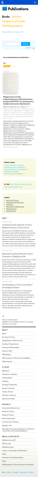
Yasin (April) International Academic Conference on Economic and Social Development (18, 430)
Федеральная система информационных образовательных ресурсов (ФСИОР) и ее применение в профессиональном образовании (18, 100)
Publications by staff (9, 440)
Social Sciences (11, 211)
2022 (30, 184)
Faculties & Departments (10, 344)
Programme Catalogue (9, 374)
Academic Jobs (7, 425)
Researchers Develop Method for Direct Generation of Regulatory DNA (17, 255)
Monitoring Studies (8, 418)
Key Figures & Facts (8, 337)
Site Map (30, 472)
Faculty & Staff (7, 351)
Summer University (8, 388)
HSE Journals (6, 444)
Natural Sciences (11, 209)
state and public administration (13, 173)
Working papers (12, 26)
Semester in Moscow (9, 395)
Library (4, 454)
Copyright (15, 472)
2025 (19, 184)
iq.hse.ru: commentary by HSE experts (14, 450)
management (23, 169)
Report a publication (7, 32)
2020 (9, 187)
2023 (26, 184)
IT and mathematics (10, 169)
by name (5, 66)
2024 (22, 184)
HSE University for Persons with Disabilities (16, 358)
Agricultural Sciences (12, 200)
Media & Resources (11, 436)
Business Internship (8, 399)
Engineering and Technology (15, 202)
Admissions (5, 371)
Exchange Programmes (9, 385)
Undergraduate (7, 378)
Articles (16, 16)
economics (20, 165)
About (5, 330)
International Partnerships (10, 347)
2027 (12, 184)
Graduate (5, 381)
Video (4, 461)
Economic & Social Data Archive (12, 457)
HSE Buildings (6, 354)
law (18, 169)
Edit (35, 475)
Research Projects (8, 415)
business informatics (10, 165)
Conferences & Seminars (10, 422)
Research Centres (8, 411)
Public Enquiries (7, 361)
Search (25, 44)
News (4, 218)
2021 (5, 187)
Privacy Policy (23, 472)
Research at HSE (18, 32)
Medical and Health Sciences (15, 206)
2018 (16, 187)
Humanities (9, 204)
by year (13, 66)
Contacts (8, 472)
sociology (15, 171)
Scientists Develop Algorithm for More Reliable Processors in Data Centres (17, 226)
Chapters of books (13, 21)
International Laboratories (10, 408)
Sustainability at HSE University (12, 340)
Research (6, 404)
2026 (15, 184)
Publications (18, 8)
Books (6, 16)
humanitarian (21, 167)
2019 (13, 187)
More (20, 187)
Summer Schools (7, 392)
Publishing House (7, 447)
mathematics (8, 171)
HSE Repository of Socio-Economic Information (18, 465)
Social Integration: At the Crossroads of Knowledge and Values (17, 286)
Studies (5, 367)
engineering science (10, 167)
